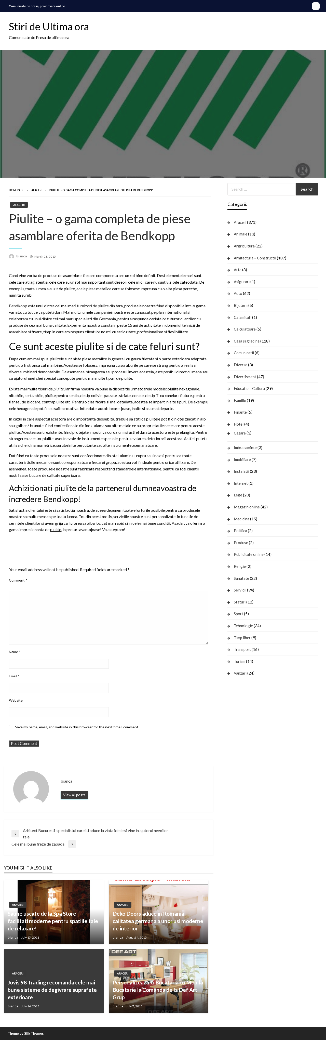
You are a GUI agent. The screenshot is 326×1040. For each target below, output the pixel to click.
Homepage (16, 190)
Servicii (240, 590)
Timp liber (242, 637)
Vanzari (240, 673)
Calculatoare (245, 329)
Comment (18, 580)
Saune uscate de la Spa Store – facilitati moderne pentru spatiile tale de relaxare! (53, 921)
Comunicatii (244, 352)
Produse (241, 542)
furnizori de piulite (93, 305)
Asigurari (242, 281)
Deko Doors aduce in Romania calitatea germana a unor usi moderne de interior (158, 921)
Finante (240, 412)
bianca (22, 256)
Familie (240, 400)
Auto (238, 293)
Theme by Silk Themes (26, 1033)
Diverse (240, 364)
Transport (242, 649)
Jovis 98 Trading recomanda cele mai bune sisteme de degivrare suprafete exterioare (52, 989)
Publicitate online (249, 554)
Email (14, 676)
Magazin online (247, 507)
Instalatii (241, 471)
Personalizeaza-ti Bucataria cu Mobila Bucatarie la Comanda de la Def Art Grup (158, 989)
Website (16, 700)
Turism (239, 661)
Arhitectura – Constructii (255, 258)
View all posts (74, 795)
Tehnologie (243, 625)
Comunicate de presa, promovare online (37, 6)
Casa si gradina (247, 341)
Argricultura (244, 246)
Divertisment (245, 376)
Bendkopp (18, 305)
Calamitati (242, 317)
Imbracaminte (245, 447)
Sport (238, 613)
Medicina (241, 519)
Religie (240, 566)
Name (15, 652)
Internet (241, 483)
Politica (240, 530)
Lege (238, 495)
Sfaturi (240, 602)
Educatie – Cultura (249, 388)
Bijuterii (241, 305)
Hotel (238, 424)
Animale (240, 234)
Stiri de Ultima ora (49, 26)
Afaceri (36, 190)
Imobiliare (242, 459)
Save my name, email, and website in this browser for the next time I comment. (77, 727)
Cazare (240, 433)
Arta (237, 269)
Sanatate (241, 578)
